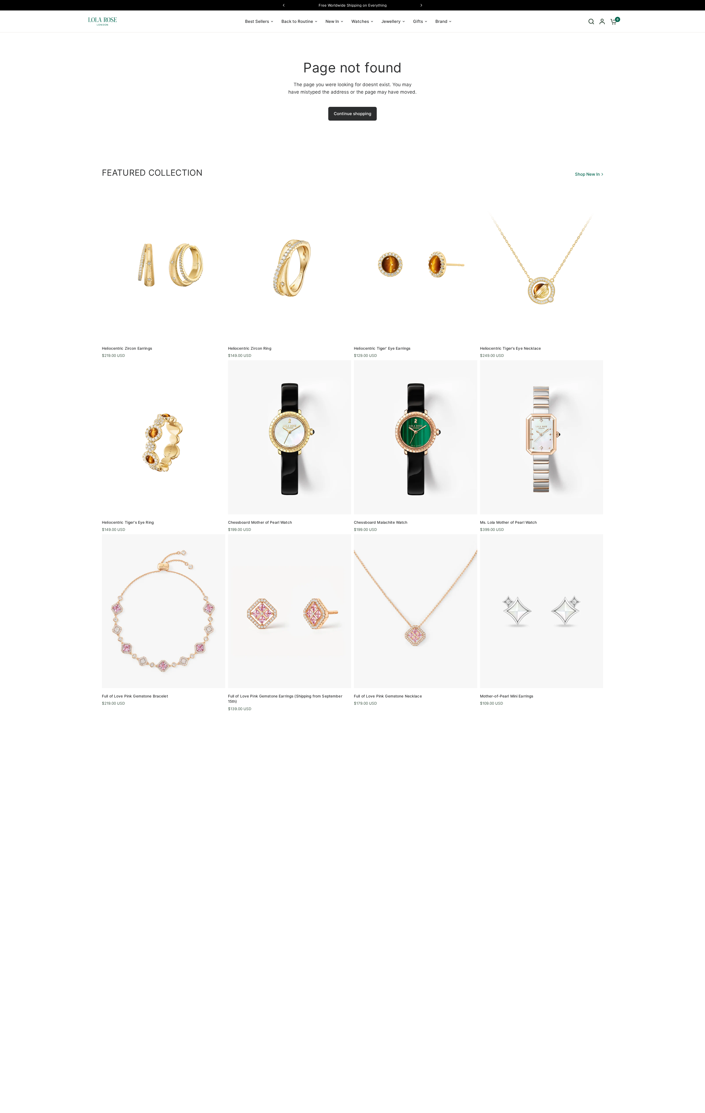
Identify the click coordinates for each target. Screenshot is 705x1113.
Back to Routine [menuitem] (297, 21)
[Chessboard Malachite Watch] (415, 437)
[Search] (591, 21)
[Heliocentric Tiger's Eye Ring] (163, 437)
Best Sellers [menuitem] (257, 21)
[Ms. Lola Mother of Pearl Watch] (541, 437)
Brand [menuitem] (441, 21)
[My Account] (602, 21)
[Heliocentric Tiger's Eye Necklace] (541, 263)
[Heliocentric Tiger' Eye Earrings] (415, 263)
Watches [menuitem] (360, 21)
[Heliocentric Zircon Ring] (289, 263)
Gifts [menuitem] (418, 21)
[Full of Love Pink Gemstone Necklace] (415, 611)
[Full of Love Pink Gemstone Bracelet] (163, 611)
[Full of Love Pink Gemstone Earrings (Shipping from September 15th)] (289, 611)
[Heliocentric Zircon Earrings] (163, 263)
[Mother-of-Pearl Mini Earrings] (541, 611)
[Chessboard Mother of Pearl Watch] (289, 437)
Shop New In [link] (587, 174)
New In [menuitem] (332, 21)
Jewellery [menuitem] (391, 21)
